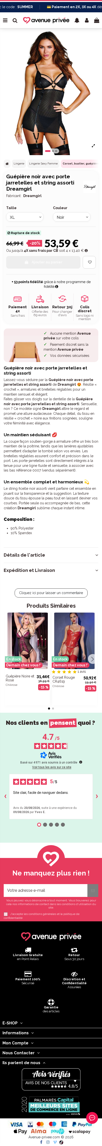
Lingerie (19, 163)
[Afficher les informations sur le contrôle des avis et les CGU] (81, 762)
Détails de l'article (24, 555)
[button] (77, 20)
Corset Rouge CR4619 (63, 679)
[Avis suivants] (96, 796)
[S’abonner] (92, 890)
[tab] (51, 555)
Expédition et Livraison (29, 570)
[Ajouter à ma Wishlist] (89, 262)
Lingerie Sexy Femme (43, 163)
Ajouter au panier (47, 262)
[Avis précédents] (5, 796)
